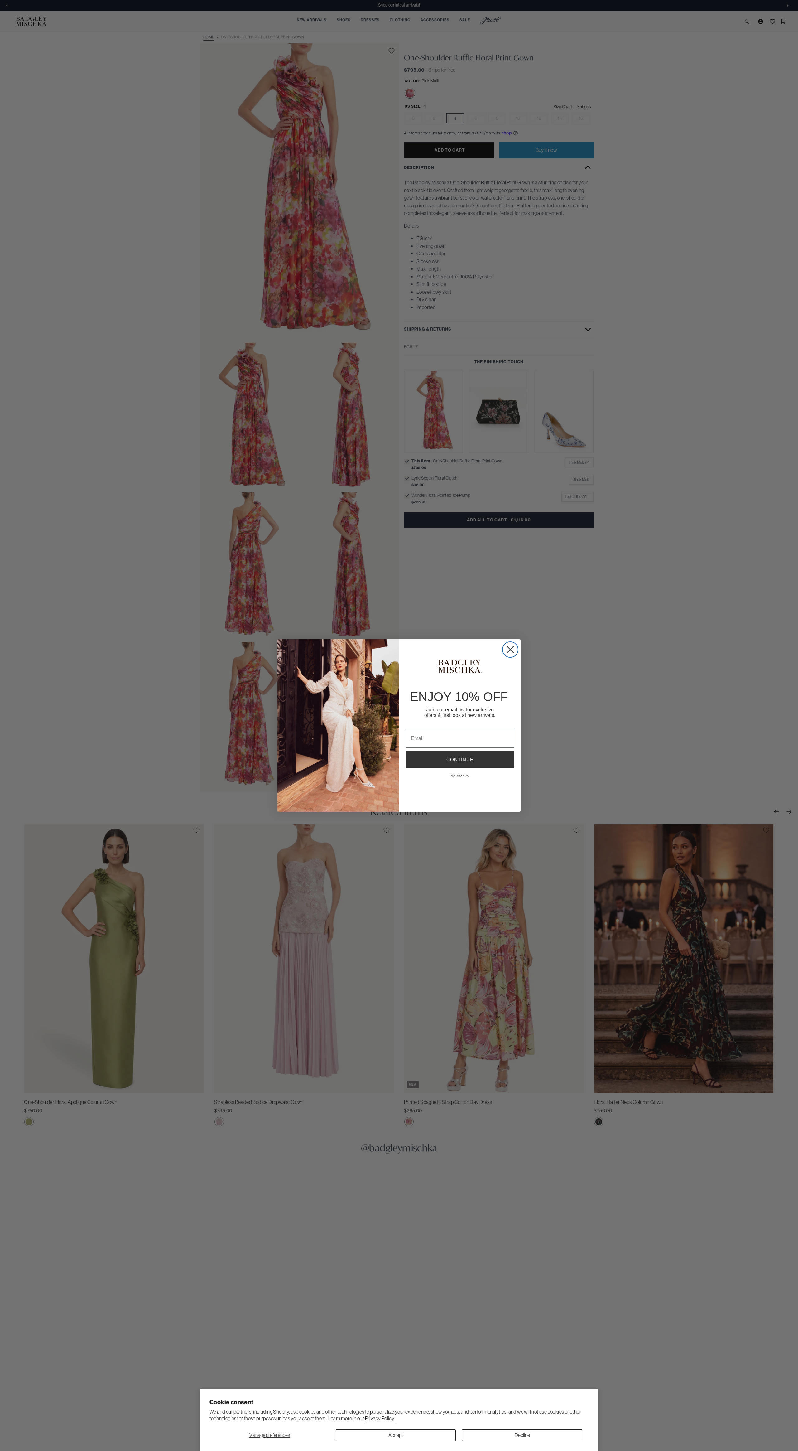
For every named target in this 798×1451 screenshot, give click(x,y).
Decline (522, 1435)
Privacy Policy (380, 1418)
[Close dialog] (510, 649)
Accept (395, 1435)
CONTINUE (460, 759)
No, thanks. (459, 775)
